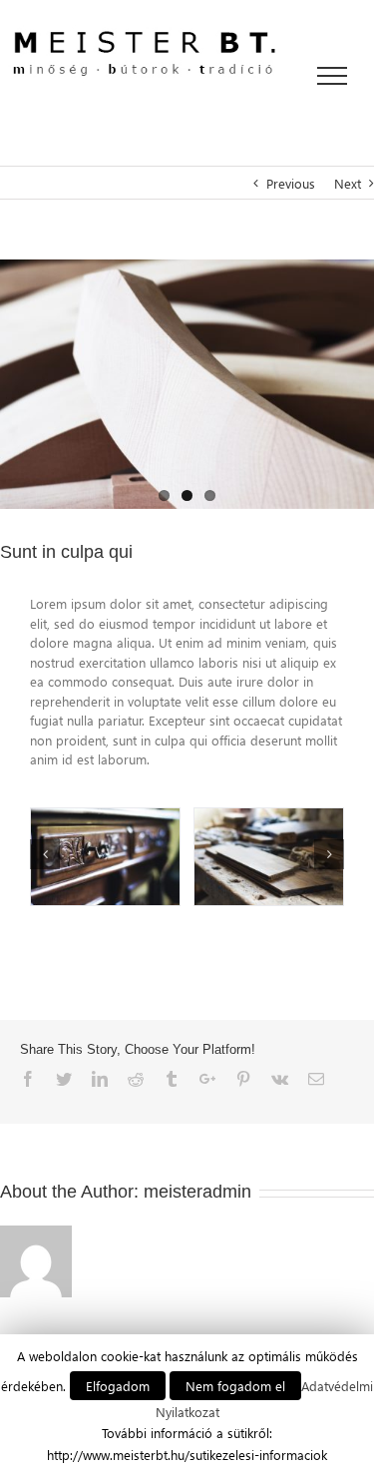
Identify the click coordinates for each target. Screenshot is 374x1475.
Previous (290, 183)
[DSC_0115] (187, 384)
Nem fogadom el (235, 1385)
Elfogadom (118, 1385)
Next (347, 183)
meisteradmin (197, 1192)
